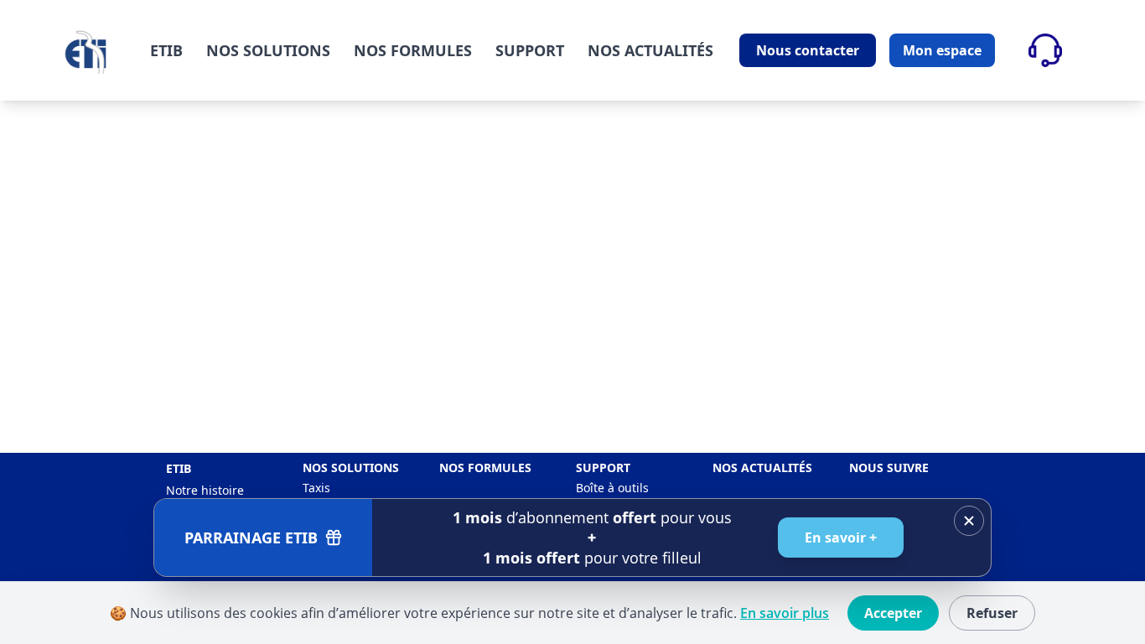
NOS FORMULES (413, 50)
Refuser (992, 613)
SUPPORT (529, 50)
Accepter (893, 613)
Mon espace (942, 50)
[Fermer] (969, 521)
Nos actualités (762, 467)
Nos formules (485, 467)
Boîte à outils (612, 488)
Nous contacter (807, 50)
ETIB (166, 50)
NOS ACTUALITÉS (650, 50)
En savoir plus (784, 613)
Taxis (316, 488)
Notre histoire (205, 490)
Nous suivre (889, 467)
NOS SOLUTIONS (268, 50)
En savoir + (841, 537)
